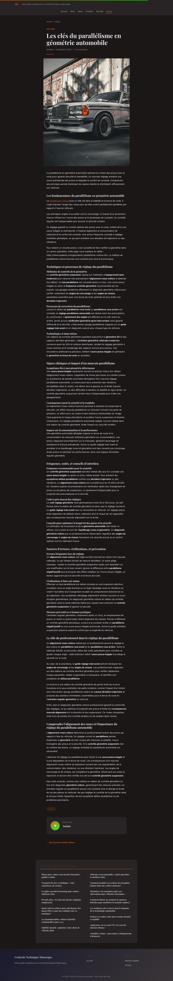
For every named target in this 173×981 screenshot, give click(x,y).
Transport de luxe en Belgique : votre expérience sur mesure (58, 884)
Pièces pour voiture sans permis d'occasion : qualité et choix (61, 875)
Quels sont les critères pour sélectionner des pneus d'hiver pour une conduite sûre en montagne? (61, 911)
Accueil (64, 11)
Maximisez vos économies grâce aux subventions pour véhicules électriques (107, 892)
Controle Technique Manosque (33, 957)
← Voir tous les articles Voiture (60, 842)
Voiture (109, 11)
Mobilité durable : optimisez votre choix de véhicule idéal (61, 929)
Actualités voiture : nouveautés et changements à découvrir (110, 934)
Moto (72, 11)
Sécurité (99, 11)
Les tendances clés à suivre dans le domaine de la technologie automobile (109, 909)
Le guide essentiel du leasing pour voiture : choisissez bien (61, 892)
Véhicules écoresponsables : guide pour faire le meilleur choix (109, 875)
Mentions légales (132, 961)
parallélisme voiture (59, 201)
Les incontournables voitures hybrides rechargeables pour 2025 (58, 920)
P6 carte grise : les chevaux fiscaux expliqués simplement (61, 901)
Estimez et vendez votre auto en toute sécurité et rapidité (110, 918)
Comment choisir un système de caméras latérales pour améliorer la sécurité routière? (110, 901)
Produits (89, 11)
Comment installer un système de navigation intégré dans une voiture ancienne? (110, 884)
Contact (128, 965)
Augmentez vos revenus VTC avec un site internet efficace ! (108, 926)
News (80, 11)
